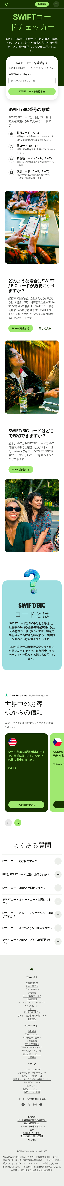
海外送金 (32, 1031)
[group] (26, 772)
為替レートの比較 (32, 1092)
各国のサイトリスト (32, 1133)
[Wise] (6, 4)
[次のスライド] (17, 822)
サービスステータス (32, 996)
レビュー (32, 1009)
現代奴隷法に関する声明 (32, 1136)
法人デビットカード (32, 1054)
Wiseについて (32, 983)
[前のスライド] (8, 822)
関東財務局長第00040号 (45, 1166)
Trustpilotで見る (26, 804)
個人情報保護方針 (32, 1123)
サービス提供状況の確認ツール (32, 1015)
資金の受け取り (32, 1044)
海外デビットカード (32, 1037)
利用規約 (32, 1116)
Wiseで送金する (20, 328)
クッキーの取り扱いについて (32, 1126)
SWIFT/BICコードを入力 (19, 74)
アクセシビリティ (32, 1012)
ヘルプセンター (32, 1005)
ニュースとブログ (32, 1069)
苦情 (32, 1129)
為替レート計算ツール (32, 1075)
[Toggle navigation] (56, 4)
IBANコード (32, 1085)
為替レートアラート (32, 1089)
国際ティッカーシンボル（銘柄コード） (32, 1079)
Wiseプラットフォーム (32, 1047)
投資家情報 (32, 999)
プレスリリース (32, 989)
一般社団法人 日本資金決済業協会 (35, 1170)
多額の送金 (32, 1040)
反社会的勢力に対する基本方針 (32, 1120)
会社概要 (32, 1018)
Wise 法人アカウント (32, 1050)
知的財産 (32, 1139)
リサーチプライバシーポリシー (32, 1072)
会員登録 (42, 4)
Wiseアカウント (32, 1034)
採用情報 (32, 992)
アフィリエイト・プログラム (32, 1002)
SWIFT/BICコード (32, 1082)
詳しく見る (45, 328)
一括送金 (32, 1057)
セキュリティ (32, 986)
